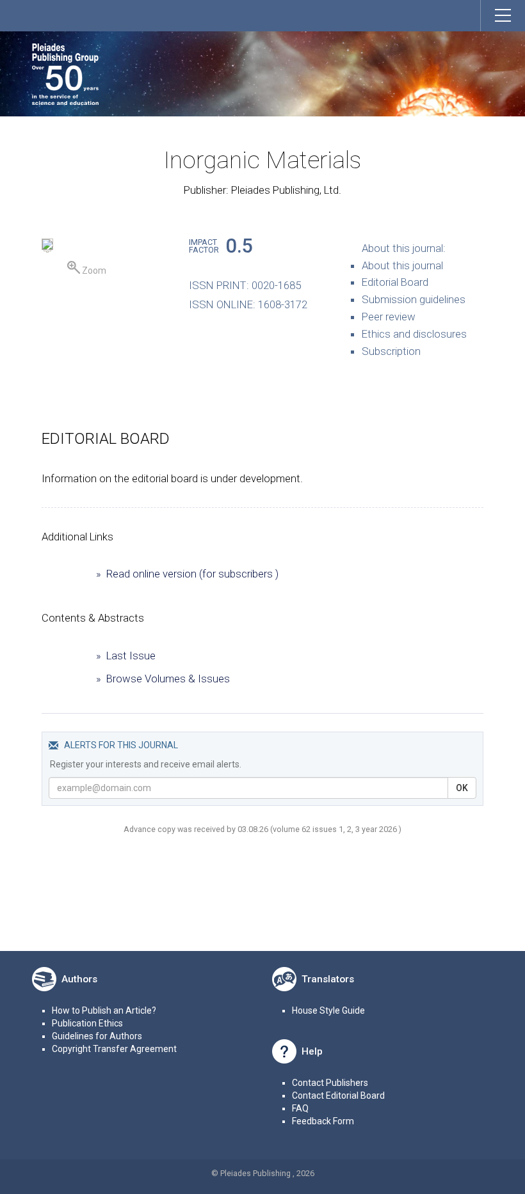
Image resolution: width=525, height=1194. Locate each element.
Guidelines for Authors (97, 1036)
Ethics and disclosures (414, 333)
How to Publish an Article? (104, 1010)
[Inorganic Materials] (47, 246)
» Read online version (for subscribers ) (187, 573)
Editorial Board (395, 282)
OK (462, 788)
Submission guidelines (413, 299)
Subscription (391, 351)
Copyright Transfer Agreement (114, 1049)
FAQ (300, 1108)
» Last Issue (126, 655)
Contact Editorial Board (338, 1095)
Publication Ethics (87, 1023)
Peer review (389, 316)
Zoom (93, 270)
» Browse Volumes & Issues (163, 678)
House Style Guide (328, 1010)
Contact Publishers (330, 1083)
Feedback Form (323, 1121)
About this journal (402, 265)
